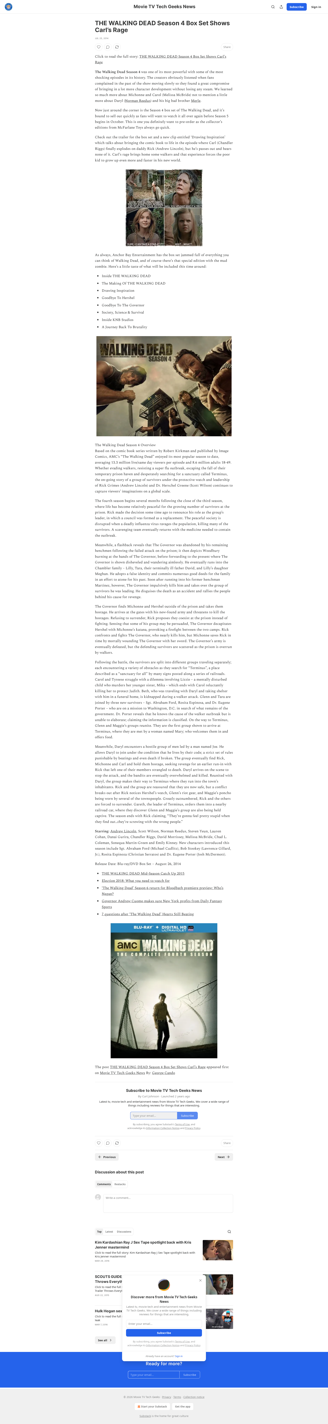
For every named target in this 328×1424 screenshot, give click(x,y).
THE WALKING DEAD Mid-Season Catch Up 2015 (143, 873)
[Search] (273, 7)
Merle (195, 101)
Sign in (316, 7)
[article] (164, 1254)
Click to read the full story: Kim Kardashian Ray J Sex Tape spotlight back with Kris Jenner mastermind (145, 1254)
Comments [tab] (104, 1184)
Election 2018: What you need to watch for (136, 881)
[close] (200, 1280)
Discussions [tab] (124, 1231)
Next (221, 1157)
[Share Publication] (281, 7)
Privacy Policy (192, 1345)
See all (102, 1340)
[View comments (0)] (108, 47)
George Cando (163, 1073)
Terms (177, 1397)
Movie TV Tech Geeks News (122, 1073)
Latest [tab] (109, 1231)
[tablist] (111, 1184)
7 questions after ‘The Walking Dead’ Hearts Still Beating (148, 914)
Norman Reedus (138, 101)
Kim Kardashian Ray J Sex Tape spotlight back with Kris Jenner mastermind (143, 1244)
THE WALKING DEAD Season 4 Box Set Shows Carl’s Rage (158, 1067)
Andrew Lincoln (123, 831)
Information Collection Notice (163, 1345)
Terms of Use (182, 1341)
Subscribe (297, 7)
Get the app (182, 1406)
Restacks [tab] (119, 1184)
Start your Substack (154, 1406)
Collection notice (193, 1397)
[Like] (98, 47)
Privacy (166, 1397)
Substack (145, 1416)
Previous (109, 1157)
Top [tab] (99, 1231)
